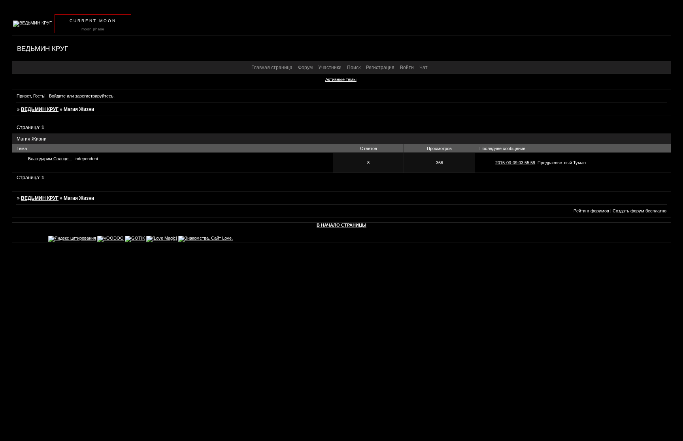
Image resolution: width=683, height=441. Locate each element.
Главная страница (271, 67)
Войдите (57, 96)
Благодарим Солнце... (50, 158)
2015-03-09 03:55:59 (515, 162)
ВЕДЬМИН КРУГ (39, 109)
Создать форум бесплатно (639, 210)
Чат (423, 67)
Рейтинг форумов (591, 210)
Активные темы (341, 79)
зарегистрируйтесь (94, 96)
